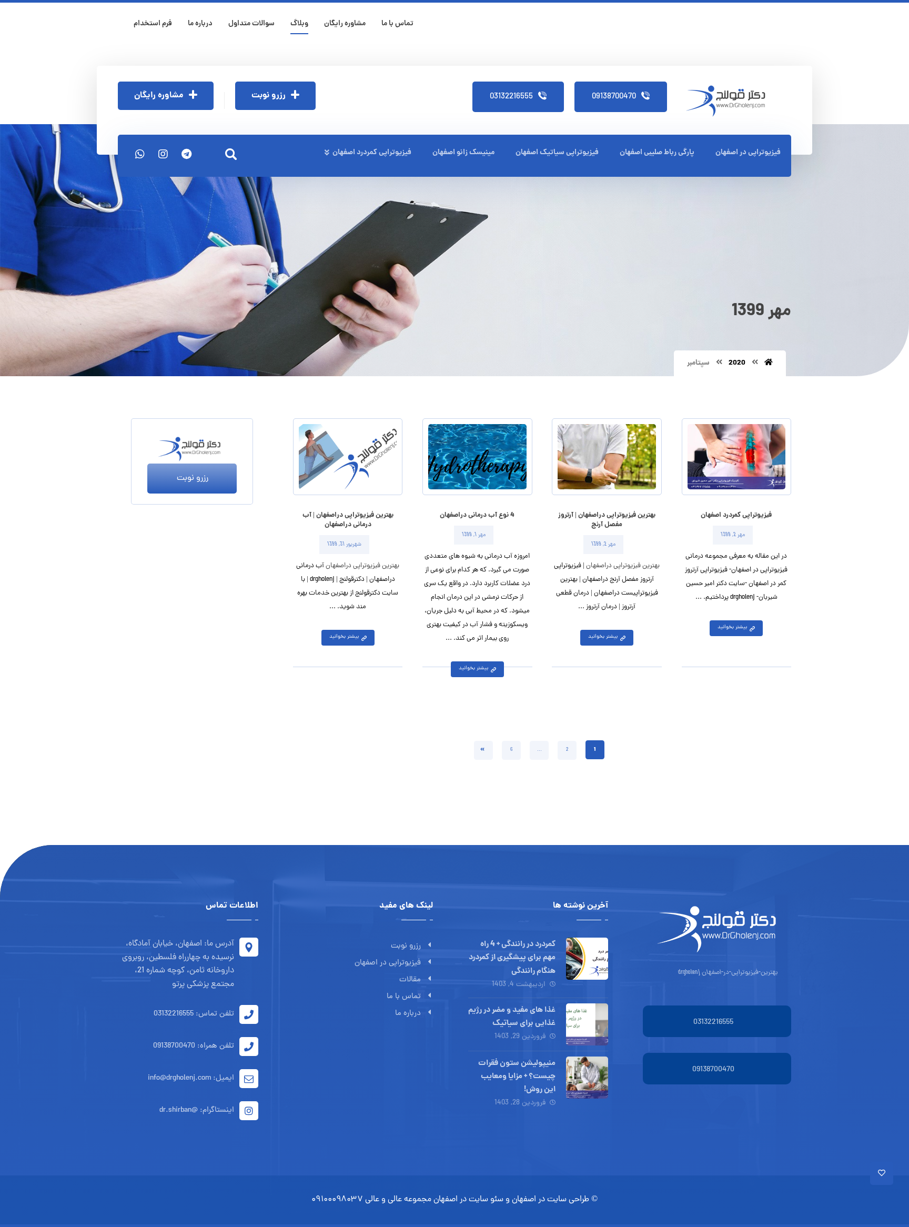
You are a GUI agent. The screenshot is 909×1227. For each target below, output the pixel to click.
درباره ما (408, 1014)
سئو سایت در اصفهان (468, 1199)
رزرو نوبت (406, 946)
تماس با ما (404, 997)
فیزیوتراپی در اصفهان (388, 963)
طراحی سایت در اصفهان (550, 1199)
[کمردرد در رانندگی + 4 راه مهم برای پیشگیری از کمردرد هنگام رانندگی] (587, 959)
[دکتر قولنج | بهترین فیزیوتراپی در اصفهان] (729, 101)
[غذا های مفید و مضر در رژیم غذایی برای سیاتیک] (587, 1024)
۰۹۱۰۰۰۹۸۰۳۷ (337, 1199)
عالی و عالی (383, 1199)
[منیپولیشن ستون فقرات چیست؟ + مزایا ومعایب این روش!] (587, 1078)
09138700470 (713, 1070)
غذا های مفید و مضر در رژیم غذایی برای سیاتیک (512, 1017)
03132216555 (713, 1023)
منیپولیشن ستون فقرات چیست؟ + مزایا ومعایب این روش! (517, 1076)
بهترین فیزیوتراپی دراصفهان (623, 566)
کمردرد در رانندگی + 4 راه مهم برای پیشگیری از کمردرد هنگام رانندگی (512, 957)
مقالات (410, 980)
